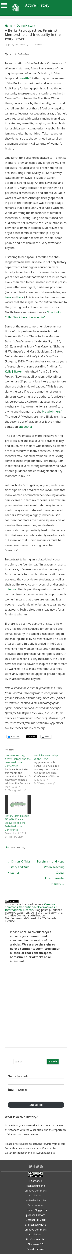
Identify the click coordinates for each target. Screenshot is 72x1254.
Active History (37, 5)
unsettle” (25, 78)
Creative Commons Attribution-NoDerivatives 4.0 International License (31, 907)
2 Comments (37, 44)
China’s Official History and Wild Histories (19, 867)
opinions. (11, 589)
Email (17, 1089)
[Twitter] (30, 1166)
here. (20, 297)
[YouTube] (37, 1166)
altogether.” (26, 427)
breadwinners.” (52, 411)
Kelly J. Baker (13, 371)
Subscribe (36, 1105)
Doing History (26, 25)
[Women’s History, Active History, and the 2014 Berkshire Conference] (19, 773)
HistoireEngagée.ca (44, 1152)
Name (18, 1076)
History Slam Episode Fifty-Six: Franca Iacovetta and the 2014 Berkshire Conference (17, 822)
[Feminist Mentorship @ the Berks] (49, 769)
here (8, 297)
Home (9, 25)
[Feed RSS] (41, 1166)
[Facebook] (34, 1166)
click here (35, 1148)
